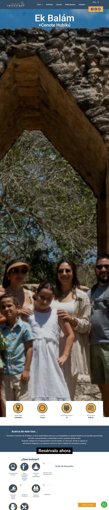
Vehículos (49, 4)
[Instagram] (95, 9)
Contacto (82, 4)
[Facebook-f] (92, 9)
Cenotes (59, 4)
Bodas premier (70, 4)
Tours (39, 4)
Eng (94, 2)
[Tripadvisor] (99, 9)
